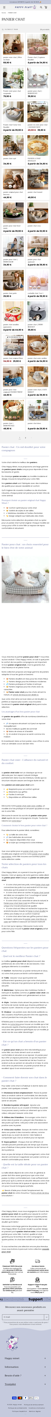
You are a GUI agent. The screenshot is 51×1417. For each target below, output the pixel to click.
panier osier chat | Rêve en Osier (12, 58)
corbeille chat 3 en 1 (35, 293)
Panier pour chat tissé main (15, 903)
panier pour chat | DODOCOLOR (10, 260)
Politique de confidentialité (17, 1408)
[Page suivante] (31, 437)
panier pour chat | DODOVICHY (35, 92)
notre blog (16, 821)
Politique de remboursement (34, 1405)
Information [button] (12, 1367)
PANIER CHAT (12, 13)
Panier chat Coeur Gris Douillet (12, 126)
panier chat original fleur (13, 358)
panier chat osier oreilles (37, 358)
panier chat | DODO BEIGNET (35, 325)
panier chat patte (9, 293)
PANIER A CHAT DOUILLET (34, 159)
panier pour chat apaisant (34, 260)
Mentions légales (35, 1411)
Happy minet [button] (12, 1358)
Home (4, 13)
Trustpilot (10, 1384)
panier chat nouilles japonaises (11, 325)
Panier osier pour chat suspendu (12, 92)
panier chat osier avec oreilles (29, 806)
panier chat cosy (34, 226)
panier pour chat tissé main (11, 227)
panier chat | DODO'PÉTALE (8, 424)
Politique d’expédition (19, 1411)
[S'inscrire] (46, 1317)
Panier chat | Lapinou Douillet (36, 58)
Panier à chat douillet (37, 911)
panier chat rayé (9, 158)
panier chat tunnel (35, 192)
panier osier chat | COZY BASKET (37, 391)
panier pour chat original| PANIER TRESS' (12, 391)
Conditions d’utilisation (37, 1408)
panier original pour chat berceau (13, 193)
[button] (4, 7)
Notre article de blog (40, 1193)
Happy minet (17, 1404)
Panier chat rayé (42, 884)
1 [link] (19, 438)
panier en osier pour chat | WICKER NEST (37, 126)
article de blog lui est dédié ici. (26, 695)
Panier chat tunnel (41, 892)
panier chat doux (34, 423)
